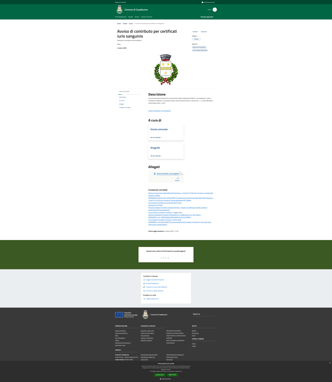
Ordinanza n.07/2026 (155, 205)
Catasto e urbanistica (147, 338)
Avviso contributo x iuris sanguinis (159, 111)
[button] (166, 379)
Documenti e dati (120, 345)
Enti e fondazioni (120, 338)
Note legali (169, 359)
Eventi (194, 344)
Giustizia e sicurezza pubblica (174, 333)
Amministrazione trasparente (175, 355)
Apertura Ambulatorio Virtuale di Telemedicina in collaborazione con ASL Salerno (174, 215)
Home (119, 23)
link (181, 371)
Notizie (194, 331)
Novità (125, 23)
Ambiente (169, 338)
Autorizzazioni (170, 343)
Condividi (195, 32)
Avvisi (131, 23)
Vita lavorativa (145, 335)
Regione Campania (120, 2)
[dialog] (166, 371)
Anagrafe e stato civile (147, 331)
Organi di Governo (120, 331)
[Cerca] (215, 10)
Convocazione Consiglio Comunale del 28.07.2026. (165, 203)
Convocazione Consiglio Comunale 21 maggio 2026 (165, 212)
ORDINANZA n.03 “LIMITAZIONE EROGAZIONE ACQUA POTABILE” (169, 217)
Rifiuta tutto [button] (172, 375)
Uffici (116, 335)
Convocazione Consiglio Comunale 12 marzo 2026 (164, 220)
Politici (117, 340)
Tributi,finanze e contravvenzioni (176, 335)
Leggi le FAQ (144, 359)
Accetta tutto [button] (160, 375)
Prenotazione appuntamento (149, 355)
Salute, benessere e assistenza (175, 340)
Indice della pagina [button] (124, 91)
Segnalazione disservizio (148, 357)
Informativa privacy (172, 357)
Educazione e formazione (173, 331)
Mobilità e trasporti (146, 340)
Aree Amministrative (121, 333)
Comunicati (195, 333)
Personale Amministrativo (122, 343)
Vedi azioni (204, 32)
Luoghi (194, 346)
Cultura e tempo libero (147, 333)
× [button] (330, 362)
